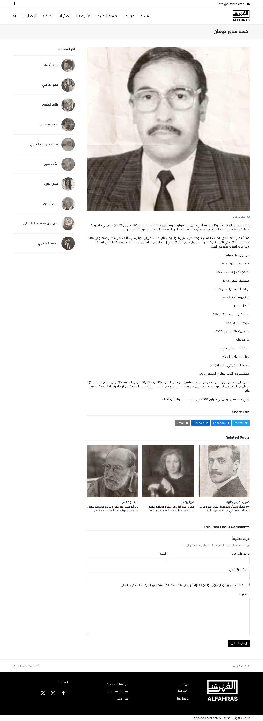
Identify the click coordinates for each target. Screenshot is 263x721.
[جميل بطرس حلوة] (224, 470)
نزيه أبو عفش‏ (130, 502)
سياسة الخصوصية (117, 684)
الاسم (162, 553)
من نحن (184, 684)
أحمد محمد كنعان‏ (28, 666)
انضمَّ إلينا (183, 691)
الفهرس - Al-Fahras (229, 717)
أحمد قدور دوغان (239, 225)
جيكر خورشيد (240, 666)
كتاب (235, 216)
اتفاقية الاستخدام (117, 691)
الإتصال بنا (183, 698)
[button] (15, 16)
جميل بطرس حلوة (238, 502)
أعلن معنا (122, 698)
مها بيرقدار (187, 502)
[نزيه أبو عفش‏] (112, 470)
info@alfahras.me (231, 4)
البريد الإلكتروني (240, 553)
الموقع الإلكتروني (239, 569)
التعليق (244, 594)
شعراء (242, 216)
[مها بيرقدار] (168, 470)
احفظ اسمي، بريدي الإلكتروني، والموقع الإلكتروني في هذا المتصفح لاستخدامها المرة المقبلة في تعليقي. (182, 585)
